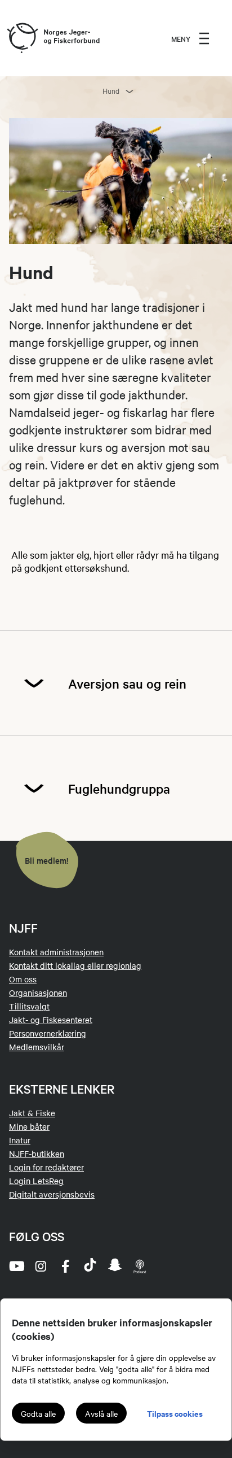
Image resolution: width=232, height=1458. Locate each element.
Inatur (19, 1140)
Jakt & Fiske (32, 1112)
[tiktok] (90, 1266)
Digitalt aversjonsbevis (52, 1194)
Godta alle (38, 1413)
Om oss (23, 979)
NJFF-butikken (36, 1153)
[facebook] (65, 1266)
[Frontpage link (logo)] (22, 38)
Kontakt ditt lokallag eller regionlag (75, 965)
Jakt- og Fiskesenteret (50, 1019)
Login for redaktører (46, 1167)
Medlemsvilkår (36, 1046)
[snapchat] (115, 1266)
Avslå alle (101, 1413)
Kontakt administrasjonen (56, 952)
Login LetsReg (36, 1180)
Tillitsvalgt (29, 1006)
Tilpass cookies (175, 1413)
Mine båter (29, 1126)
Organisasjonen (38, 992)
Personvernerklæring (47, 1033)
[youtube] (15, 1266)
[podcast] (139, 1266)
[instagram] (40, 1266)
